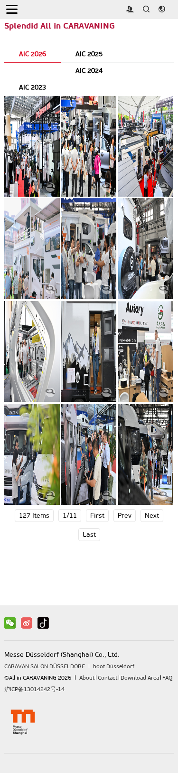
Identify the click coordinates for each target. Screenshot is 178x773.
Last (89, 535)
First (97, 516)
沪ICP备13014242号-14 (34, 689)
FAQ (167, 677)
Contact (107, 677)
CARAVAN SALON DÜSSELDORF (44, 666)
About (86, 677)
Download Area (140, 677)
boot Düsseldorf (113, 666)
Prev (124, 516)
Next (152, 516)
